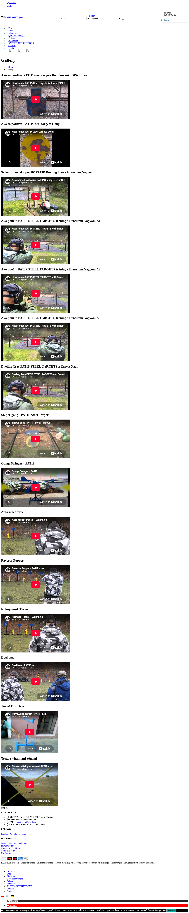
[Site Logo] (13, 17)
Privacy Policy (7, 846)
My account (11, 3)
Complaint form (8, 851)
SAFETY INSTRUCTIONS (21, 43)
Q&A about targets (15, 879)
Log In (9, 6)
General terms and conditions (14, 843)
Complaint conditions (10, 848)
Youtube (13, 834)
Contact (11, 48)
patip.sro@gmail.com (27, 822)
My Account (6, 853)
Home (9, 871)
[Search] (123, 19)
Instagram (22, 834)
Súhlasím (171, 910)
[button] (2, 17)
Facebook (5, 834)
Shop (9, 874)
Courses (10, 888)
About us (11, 876)
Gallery (10, 881)
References (11, 884)
